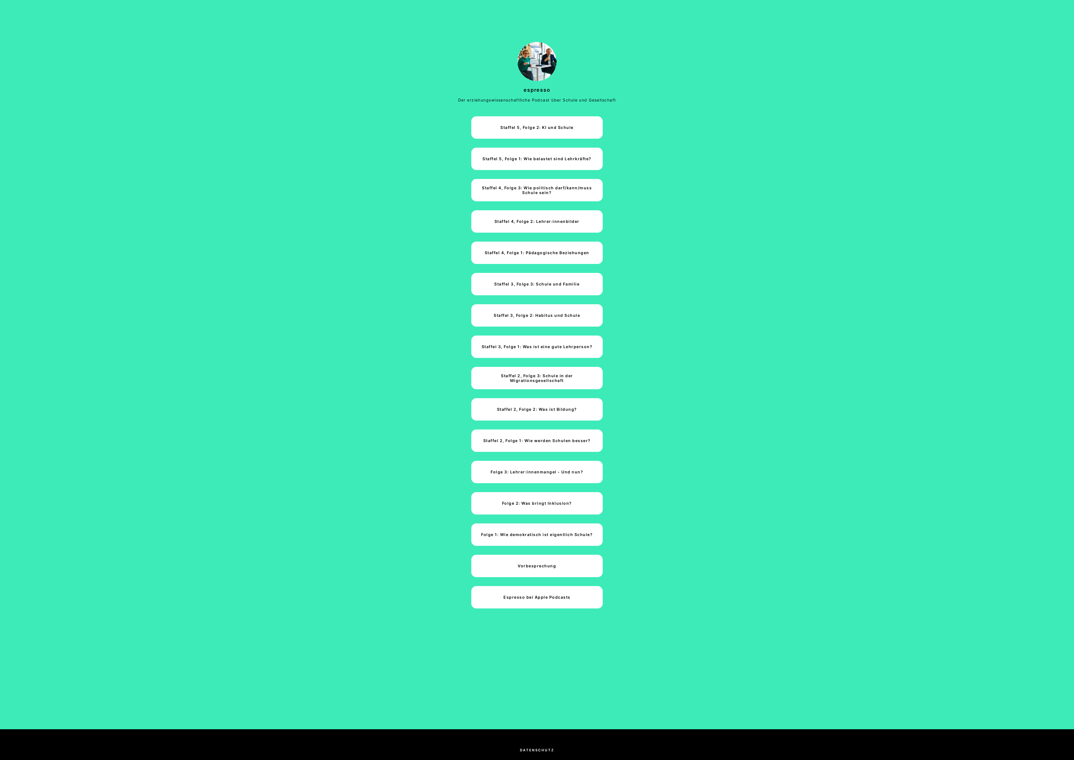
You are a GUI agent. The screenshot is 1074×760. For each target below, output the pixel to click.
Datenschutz (537, 750)
